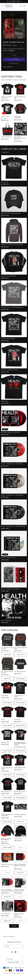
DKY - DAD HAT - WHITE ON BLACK (7, 648)
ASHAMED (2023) (5, 742)
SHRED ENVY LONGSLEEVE (17, 117)
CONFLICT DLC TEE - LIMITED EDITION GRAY (12, 307)
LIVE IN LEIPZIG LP (5, 913)
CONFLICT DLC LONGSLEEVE (8, 276)
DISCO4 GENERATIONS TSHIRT (6, 768)
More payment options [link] (14, 63)
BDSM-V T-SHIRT (5, 116)
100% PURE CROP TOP (19, 671)
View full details (7, 66)
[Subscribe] (22, 946)
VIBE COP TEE (4, 401)
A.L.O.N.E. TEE (4, 182)
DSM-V (2, 719)
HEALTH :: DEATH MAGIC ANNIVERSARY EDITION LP (20, 865)
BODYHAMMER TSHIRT (19, 791)
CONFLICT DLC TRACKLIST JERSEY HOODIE (12, 244)
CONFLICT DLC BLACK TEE (7, 338)
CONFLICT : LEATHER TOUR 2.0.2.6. (6, 97)
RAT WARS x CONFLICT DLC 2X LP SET (10, 432)
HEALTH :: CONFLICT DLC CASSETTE (10, 589)
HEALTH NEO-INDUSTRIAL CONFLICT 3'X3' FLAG (20, 138)
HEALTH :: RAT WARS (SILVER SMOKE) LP (19, 890)
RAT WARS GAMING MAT (20, 814)
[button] (3, 6)
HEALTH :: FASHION (11, 973)
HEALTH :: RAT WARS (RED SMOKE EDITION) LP (7, 890)
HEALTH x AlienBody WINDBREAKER (6, 839)
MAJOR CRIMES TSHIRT (20, 767)
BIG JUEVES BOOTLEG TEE (19, 97)
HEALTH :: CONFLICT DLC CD (8, 557)
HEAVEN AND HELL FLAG (7, 864)
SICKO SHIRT (17, 719)
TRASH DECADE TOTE (6, 136)
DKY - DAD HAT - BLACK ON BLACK (7, 672)
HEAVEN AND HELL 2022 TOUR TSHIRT (7, 815)
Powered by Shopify (20, 973)
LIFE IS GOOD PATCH (6, 620)
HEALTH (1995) (17, 838)
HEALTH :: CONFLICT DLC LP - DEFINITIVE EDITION (13, 526)
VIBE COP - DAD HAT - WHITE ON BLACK (11, 213)
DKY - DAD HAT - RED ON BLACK (20, 648)
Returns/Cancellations (9, 936)
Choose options (20, 678)
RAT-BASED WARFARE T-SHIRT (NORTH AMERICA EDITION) (20, 743)
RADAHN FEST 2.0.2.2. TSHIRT (19, 696)
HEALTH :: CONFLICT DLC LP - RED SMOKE (11, 463)
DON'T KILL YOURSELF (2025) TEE (9, 369)
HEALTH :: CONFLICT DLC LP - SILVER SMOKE (12, 495)
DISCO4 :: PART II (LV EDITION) (19, 914)
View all (14, 926)
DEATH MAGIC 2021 (6, 791)
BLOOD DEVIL (4, 695)
